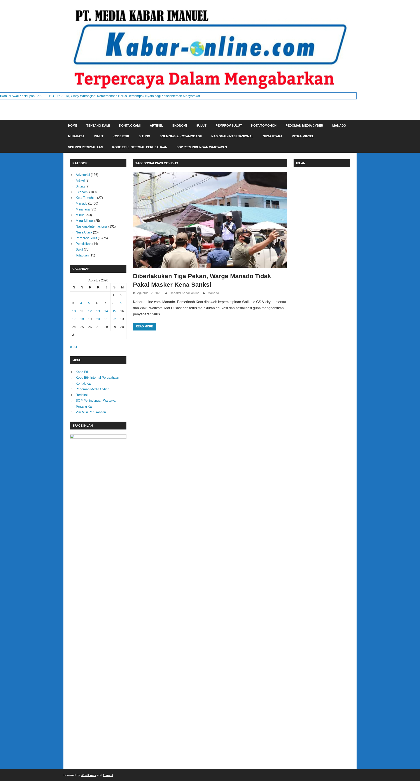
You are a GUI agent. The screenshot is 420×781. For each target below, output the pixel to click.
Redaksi (82, 395)
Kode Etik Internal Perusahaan (139, 147)
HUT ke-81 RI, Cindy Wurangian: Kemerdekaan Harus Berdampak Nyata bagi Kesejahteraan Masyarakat (88, 96)
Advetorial (83, 175)
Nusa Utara (272, 136)
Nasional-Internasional (232, 136)
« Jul (73, 347)
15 (114, 311)
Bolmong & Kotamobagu (180, 136)
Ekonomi (179, 125)
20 (98, 319)
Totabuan (82, 255)
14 (106, 311)
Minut (98, 136)
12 (90, 311)
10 (74, 311)
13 (98, 311)
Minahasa (76, 136)
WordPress (88, 775)
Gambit (108, 775)
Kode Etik (121, 136)
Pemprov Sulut (229, 125)
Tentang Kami (98, 125)
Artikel (156, 125)
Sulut (201, 125)
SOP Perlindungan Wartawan (202, 147)
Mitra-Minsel (303, 136)
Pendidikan (83, 244)
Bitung (144, 136)
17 (74, 319)
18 (82, 319)
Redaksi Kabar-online (185, 293)
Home (72, 125)
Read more (144, 326)
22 (114, 319)
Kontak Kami (130, 125)
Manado (339, 125)
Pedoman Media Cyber (304, 125)
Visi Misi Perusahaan (85, 147)
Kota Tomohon (263, 125)
